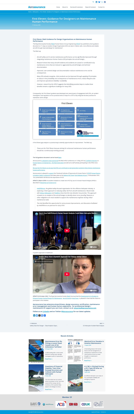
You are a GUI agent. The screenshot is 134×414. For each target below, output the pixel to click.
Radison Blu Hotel (69, 175)
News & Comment (90, 7)
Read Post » (48, 359)
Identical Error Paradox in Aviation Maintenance (94, 342)
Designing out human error (48, 183)
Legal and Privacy (95, 412)
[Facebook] (105, 2)
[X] (102, 2)
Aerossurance (67, 298)
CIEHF (89, 173)
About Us (65, 7)
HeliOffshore (41, 188)
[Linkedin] (96, 2)
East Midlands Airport (81, 175)
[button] (93, 2)
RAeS (52, 44)
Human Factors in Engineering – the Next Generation (48, 163)
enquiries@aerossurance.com (85, 308)
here (59, 157)
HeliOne (57, 193)
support (51, 173)
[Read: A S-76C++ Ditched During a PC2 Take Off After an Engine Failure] (75, 378)
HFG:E (78, 44)
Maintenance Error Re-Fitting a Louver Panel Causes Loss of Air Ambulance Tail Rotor (53, 344)
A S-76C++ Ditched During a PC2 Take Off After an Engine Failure (94, 368)
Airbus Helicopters (45, 193)
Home (58, 7)
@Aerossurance (67, 311)
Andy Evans (75, 298)
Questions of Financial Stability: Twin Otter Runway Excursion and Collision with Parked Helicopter (53, 370)
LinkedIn (46, 311)
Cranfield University (91, 161)
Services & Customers (76, 7)
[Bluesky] (99, 2)
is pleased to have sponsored (49, 161)
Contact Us (101, 7)
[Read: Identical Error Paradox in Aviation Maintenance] (75, 351)
